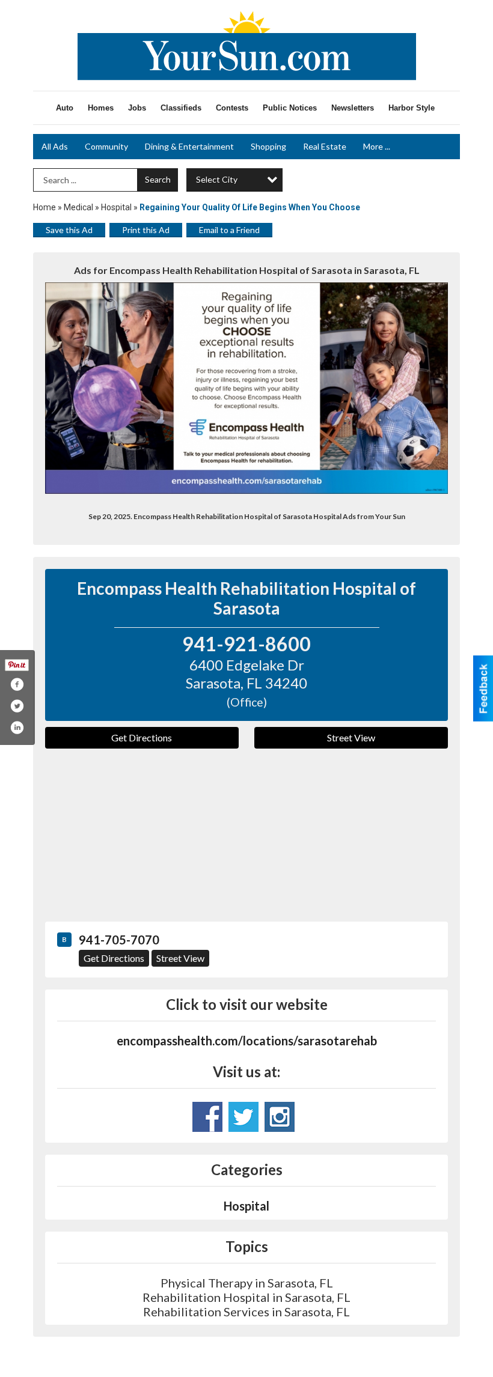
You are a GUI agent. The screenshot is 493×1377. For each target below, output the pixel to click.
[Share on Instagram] (17, 727)
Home (44, 207)
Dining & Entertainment (189, 146)
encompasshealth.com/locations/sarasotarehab (247, 1040)
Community (106, 146)
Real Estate (324, 146)
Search (158, 179)
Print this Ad (146, 230)
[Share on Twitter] (17, 706)
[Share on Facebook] (17, 684)
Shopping (268, 146)
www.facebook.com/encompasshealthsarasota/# (207, 1117)
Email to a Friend (229, 230)
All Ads (54, 146)
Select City (216, 179)
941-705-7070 (119, 939)
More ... (376, 146)
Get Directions (141, 737)
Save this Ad (69, 230)
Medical (78, 207)
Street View (351, 737)
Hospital (116, 207)
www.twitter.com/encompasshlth (243, 1117)
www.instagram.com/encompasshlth (280, 1117)
